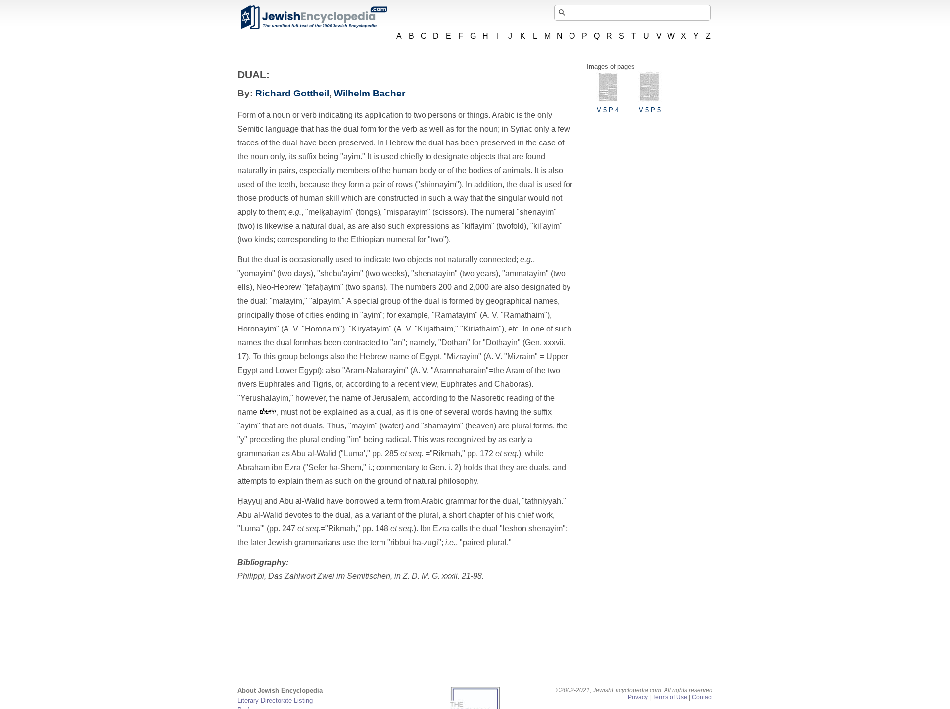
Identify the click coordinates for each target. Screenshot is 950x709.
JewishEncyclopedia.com (313, 17)
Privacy (638, 697)
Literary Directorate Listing (275, 700)
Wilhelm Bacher (369, 93)
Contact (702, 697)
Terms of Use (669, 697)
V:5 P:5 (650, 110)
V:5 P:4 (607, 110)
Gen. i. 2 (444, 467)
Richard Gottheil (292, 93)
